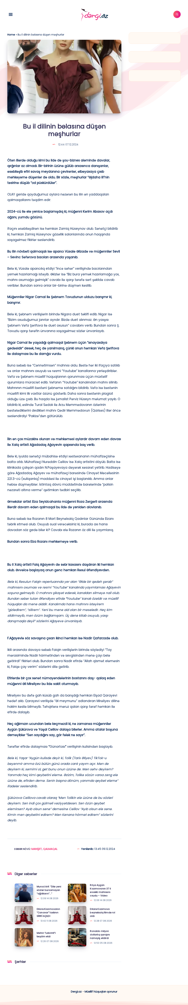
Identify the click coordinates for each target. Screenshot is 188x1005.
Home (11, 34)
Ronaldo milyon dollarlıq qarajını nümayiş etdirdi (100, 934)
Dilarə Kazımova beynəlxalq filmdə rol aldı (102, 912)
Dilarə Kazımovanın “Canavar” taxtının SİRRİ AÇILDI (48, 912)
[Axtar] (177, 14)
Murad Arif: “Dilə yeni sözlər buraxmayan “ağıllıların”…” (49, 890)
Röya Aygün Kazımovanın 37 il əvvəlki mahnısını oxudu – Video (100, 890)
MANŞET (36, 849)
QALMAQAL (50, 849)
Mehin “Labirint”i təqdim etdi (46, 934)
